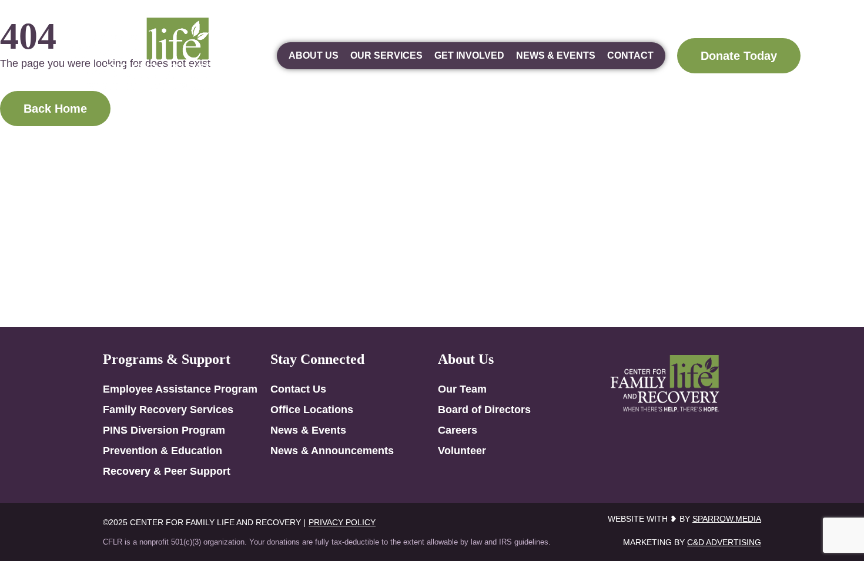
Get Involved (469, 55)
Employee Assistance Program (180, 389)
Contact (630, 55)
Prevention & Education (162, 451)
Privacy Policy (342, 522)
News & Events (555, 55)
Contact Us (298, 389)
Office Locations (311, 409)
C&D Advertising (724, 542)
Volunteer (462, 451)
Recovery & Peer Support (166, 471)
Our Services (386, 55)
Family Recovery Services (168, 409)
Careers (457, 430)
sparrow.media (726, 518)
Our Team (462, 389)
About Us (314, 55)
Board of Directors (484, 409)
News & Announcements (332, 451)
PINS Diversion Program (164, 430)
